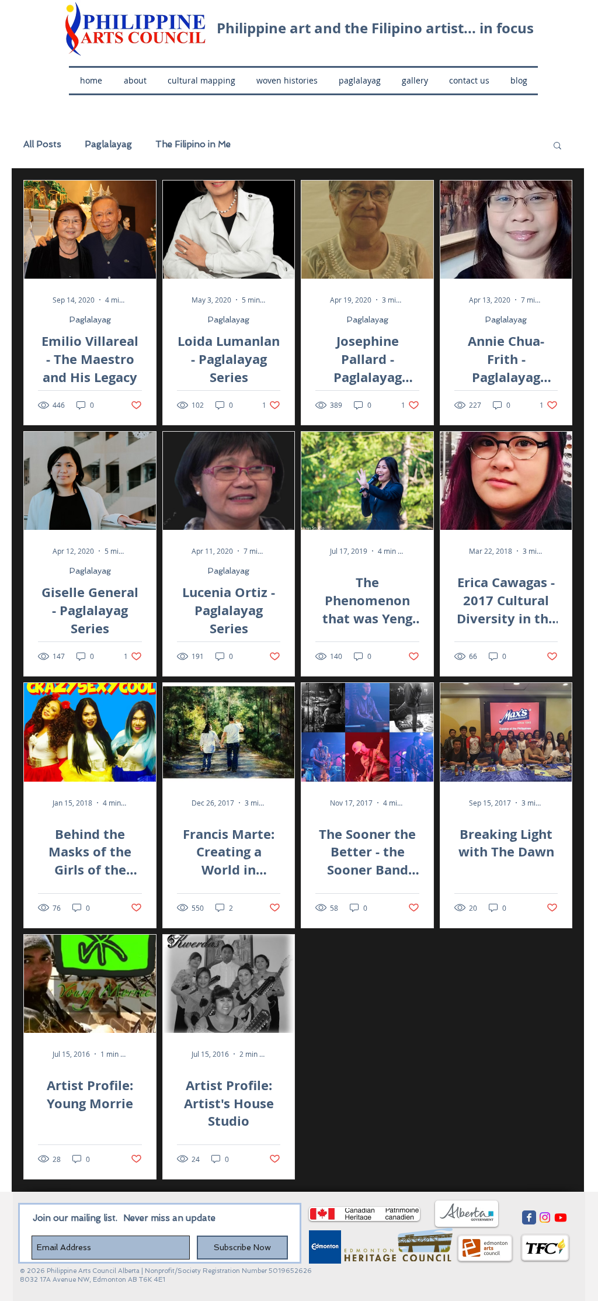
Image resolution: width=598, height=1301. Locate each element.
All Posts (42, 144)
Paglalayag (108, 144)
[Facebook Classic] (529, 1217)
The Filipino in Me (193, 144)
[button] (557, 146)
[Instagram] (545, 1217)
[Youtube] (561, 1217)
